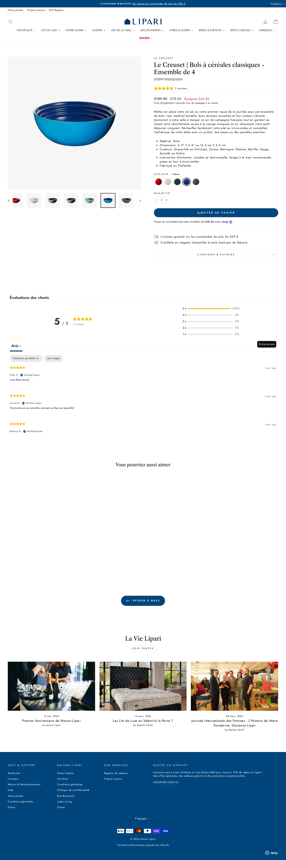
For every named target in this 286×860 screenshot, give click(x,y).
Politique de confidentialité (73, 790)
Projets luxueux (36, 10)
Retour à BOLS (146, 600)
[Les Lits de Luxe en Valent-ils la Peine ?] (143, 686)
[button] (210, 309)
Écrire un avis (267, 344)
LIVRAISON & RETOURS (216, 254)
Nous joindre (15, 10)
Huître (196, 182)
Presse (61, 807)
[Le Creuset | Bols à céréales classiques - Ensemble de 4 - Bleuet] (48, 563)
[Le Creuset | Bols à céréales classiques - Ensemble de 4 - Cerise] (27, 563)
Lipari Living (64, 801)
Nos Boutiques (66, 796)
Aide (10, 790)
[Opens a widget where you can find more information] (271, 853)
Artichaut (177, 182)
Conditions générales (20, 801)
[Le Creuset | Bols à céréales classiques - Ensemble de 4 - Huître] (53, 563)
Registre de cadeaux (116, 773)
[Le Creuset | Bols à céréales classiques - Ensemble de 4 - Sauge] (43, 563)
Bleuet (186, 182)
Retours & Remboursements (24, 784)
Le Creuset (164, 58)
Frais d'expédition (164, 103)
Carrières (62, 779)
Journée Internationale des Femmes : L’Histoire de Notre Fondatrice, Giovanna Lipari (234, 723)
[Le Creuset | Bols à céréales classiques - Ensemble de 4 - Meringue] (32, 563)
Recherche (14, 773)
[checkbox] (53, 358)
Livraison (13, 779)
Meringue (168, 182)
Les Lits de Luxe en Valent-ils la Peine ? (143, 720)
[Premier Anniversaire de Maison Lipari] (51, 686)
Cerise (158, 182)
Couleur (166, 174)
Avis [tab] (16, 346)
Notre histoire (65, 773)
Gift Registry (56, 10)
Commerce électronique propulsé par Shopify (143, 845)
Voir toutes (143, 648)
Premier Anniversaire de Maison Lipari (51, 720)
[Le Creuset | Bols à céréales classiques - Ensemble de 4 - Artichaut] (37, 563)
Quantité (162, 193)
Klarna (11, 807)
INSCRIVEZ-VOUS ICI (166, 782)
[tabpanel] (143, 397)
